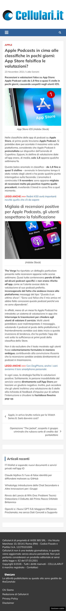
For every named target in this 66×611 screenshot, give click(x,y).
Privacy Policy (10, 598)
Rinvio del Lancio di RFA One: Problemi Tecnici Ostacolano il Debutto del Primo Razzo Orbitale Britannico (31, 499)
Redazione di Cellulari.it (15, 594)
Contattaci (32, 567)
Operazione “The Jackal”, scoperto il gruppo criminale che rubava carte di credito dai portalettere (34, 431)
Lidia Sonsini (32, 71)
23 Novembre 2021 (14, 71)
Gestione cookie (57, 608)
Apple (8, 44)
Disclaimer (8, 602)
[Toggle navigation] (6, 32)
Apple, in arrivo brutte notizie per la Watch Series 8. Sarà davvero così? (31, 416)
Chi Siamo (8, 589)
